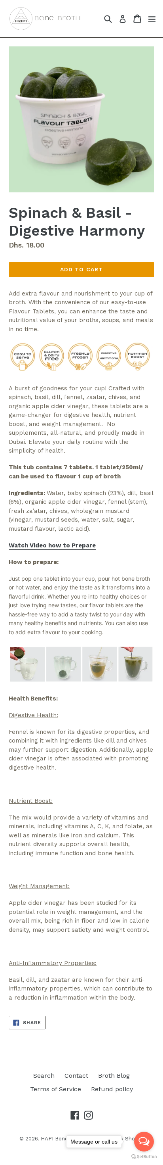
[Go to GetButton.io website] (144, 1156)
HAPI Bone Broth (63, 1139)
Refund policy (112, 1089)
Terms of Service (55, 1089)
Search (44, 1075)
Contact (76, 1075)
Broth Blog (114, 1075)
